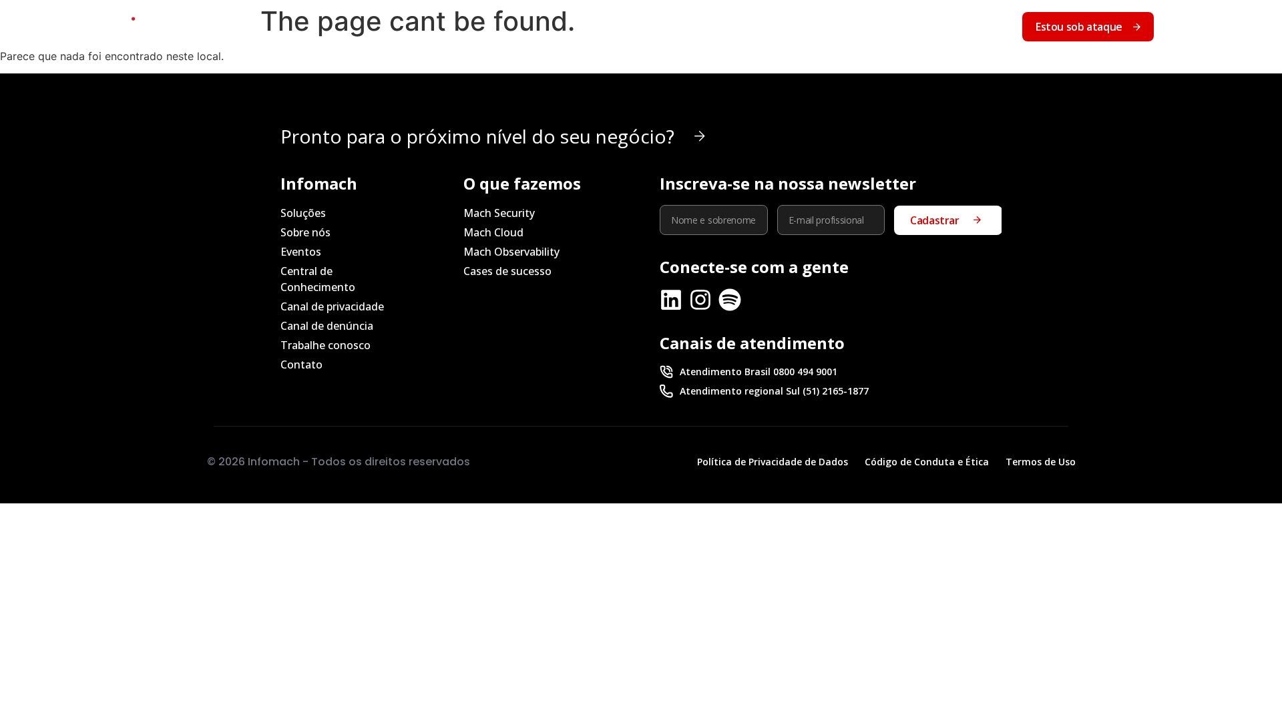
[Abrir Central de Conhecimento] (920, 26)
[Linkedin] (671, 299)
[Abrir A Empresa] (718, 26)
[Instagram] (700, 299)
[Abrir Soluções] (634, 26)
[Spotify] (729, 299)
